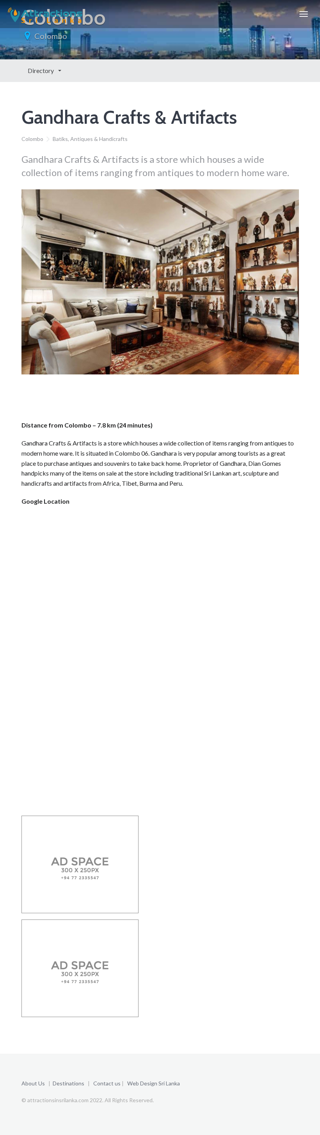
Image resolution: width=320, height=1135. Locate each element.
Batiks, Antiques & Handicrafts (90, 138)
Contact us (107, 1083)
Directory (41, 70)
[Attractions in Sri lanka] (45, 14)
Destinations (68, 1083)
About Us (33, 1083)
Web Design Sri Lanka (153, 1083)
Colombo (50, 36)
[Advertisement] (163, 399)
